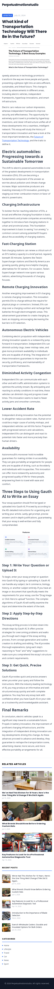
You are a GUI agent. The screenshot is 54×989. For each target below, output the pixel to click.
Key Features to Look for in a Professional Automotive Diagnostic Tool (23, 855)
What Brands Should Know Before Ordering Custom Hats (23, 824)
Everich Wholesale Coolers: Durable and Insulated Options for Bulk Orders (29, 925)
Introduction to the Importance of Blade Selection (29, 914)
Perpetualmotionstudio (20, 5)
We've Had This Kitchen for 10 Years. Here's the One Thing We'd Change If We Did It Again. (25, 794)
